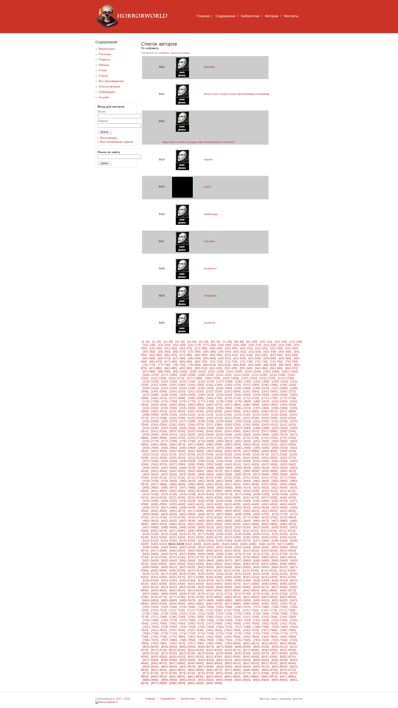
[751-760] (291, 361)
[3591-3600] (270, 471)
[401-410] (239, 351)
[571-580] (179, 358)
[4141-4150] (187, 494)
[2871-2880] (196, 444)
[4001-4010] (243, 487)
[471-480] (186, 355)
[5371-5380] (261, 540)
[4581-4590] (214, 510)
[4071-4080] (214, 491)
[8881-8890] (151, 679)
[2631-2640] (224, 434)
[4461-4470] (151, 507)
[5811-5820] (288, 557)
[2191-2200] (196, 418)
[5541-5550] (261, 547)
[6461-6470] (233, 583)
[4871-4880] (280, 520)
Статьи (103, 75)
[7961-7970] (177, 643)
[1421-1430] (187, 388)
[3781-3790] (151, 481)
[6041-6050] (243, 567)
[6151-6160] (287, 570)
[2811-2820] (243, 441)
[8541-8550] (151, 666)
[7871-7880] (169, 640)
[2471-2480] (243, 428)
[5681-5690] (206, 554)
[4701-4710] (280, 514)
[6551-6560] (243, 587)
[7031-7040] (187, 607)
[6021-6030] (206, 567)
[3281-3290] (169, 461)
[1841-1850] (177, 404)
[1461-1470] (261, 388)
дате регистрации (180, 53)
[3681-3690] (280, 474)
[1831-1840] (159, 404)
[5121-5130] (269, 530)
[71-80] (227, 341)
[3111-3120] (168, 454)
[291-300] (231, 348)
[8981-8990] (177, 683)
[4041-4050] (159, 491)
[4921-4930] (214, 524)
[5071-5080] (177, 530)
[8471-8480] (177, 663)
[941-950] (261, 368)
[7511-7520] (288, 623)
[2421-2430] (151, 428)
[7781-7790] (159, 636)
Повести (104, 59)
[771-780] (164, 365)
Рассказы (105, 54)
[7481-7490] (233, 623)
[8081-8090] (243, 646)
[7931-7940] (280, 640)
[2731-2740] (251, 437)
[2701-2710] (196, 437)
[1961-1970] (243, 408)
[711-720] (231, 361)
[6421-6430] (159, 583)
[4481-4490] (187, 507)
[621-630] (254, 358)
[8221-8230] (187, 653)
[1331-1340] (177, 384)
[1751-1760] (169, 401)
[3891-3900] (196, 484)
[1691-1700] (214, 398)
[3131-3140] (205, 454)
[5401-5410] (159, 544)
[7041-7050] (206, 607)
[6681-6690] (169, 593)
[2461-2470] (224, 428)
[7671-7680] (269, 630)
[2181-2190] (177, 418)
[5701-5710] (243, 554)
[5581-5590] (177, 550)
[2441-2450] (187, 428)
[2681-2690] (159, 437)
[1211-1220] (267, 378)
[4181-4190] (261, 494)
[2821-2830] (261, 441)
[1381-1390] (270, 384)
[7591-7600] (280, 626)
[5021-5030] (243, 527)
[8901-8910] (187, 679)
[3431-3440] (288, 464)
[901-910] (201, 368)
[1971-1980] (261, 408)
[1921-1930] (169, 408)
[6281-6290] (214, 577)
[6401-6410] (280, 580)
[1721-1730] (269, 398)
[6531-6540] (206, 587)
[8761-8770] (243, 673)
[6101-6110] (196, 570)
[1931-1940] (187, 408)
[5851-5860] (206, 560)
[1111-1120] (241, 374)
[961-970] (291, 368)
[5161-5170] (187, 534)
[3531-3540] (159, 471)
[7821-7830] (232, 636)
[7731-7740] (224, 633)
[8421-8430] (243, 660)
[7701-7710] (169, 633)
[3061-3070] (233, 451)
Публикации (107, 91)
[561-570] (164, 358)
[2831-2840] (280, 441)
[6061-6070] (280, 567)
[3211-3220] (196, 457)
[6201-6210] (224, 573)
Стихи (103, 70)
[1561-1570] (288, 391)
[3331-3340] (261, 461)
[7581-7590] (261, 626)
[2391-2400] (251, 424)
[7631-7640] (196, 630)
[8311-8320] (196, 656)
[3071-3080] (251, 451)
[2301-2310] (243, 421)
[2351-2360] (177, 424)
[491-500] (216, 355)
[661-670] (155, 361)
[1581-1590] (169, 394)
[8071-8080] (224, 646)
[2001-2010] (159, 411)
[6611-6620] (196, 590)
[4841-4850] (224, 520)
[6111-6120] (214, 570)
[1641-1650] (280, 394)
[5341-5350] (206, 540)
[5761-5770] (196, 557)
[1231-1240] (151, 381)
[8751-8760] (224, 673)
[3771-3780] (288, 477)
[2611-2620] (187, 434)
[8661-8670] (214, 670)
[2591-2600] (151, 434)
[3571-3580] (233, 471)
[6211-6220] (243, 573)
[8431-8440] (261, 660)
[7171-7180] (287, 610)
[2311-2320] (261, 421)
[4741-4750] (196, 517)
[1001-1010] (198, 371)
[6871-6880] (206, 600)
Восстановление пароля (116, 141)
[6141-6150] (269, 570)
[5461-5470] (267, 544)
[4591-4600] (233, 510)
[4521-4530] (261, 507)
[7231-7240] (243, 613)
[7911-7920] (243, 640)
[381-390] (209, 351)
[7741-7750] (243, 633)
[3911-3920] (232, 484)
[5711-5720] (261, 554)
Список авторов (109, 86)
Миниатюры (107, 48)
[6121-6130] (232, 570)
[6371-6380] (224, 580)
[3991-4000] (224, 487)
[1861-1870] (214, 404)
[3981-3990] (206, 487)
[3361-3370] (159, 464)
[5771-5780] (214, 557)
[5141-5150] (151, 534)
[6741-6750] (280, 593)
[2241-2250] (288, 418)
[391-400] (224, 351)
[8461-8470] (159, 663)
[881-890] (170, 368)
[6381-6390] (243, 580)
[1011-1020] (216, 371)
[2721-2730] (232, 437)
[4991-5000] (187, 527)
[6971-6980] (233, 603)
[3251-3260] (269, 457)
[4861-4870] (261, 520)
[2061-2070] (269, 411)
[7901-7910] (224, 640)
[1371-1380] (251, 384)
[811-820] (224, 365)
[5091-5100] (214, 530)
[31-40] (180, 341)
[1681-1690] (196, 398)
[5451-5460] (248, 544)
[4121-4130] (151, 494)
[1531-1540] (232, 391)
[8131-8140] (177, 650)
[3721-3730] (196, 477)
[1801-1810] (261, 401)
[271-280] (201, 348)
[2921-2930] (288, 444)
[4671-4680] (224, 514)
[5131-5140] (287, 530)
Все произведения (111, 81)
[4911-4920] (196, 524)
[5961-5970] (251, 563)
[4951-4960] (269, 524)
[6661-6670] (288, 590)
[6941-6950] (177, 603)
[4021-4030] (280, 487)
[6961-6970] (214, 603)
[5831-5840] (169, 560)
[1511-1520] (196, 391)
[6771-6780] (177, 597)
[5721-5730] (280, 554)
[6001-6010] (169, 567)
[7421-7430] (280, 620)
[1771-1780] (206, 401)
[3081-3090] (270, 451)
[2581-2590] (288, 431)
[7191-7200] (169, 613)
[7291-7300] (196, 616)
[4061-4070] (196, 491)
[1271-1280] (224, 381)
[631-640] (269, 358)
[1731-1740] (288, 398)
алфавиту (164, 53)
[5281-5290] (251, 537)
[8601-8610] (261, 666)
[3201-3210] (177, 457)
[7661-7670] (251, 630)
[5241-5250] (177, 537)
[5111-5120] (250, 530)
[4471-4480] (169, 507)
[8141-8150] (196, 650)
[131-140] (149, 345)
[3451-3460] (169, 467)
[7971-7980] (196, 643)
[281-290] (216, 348)
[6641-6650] (251, 590)
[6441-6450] (196, 583)
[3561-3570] (214, 471)
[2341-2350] (159, 424)
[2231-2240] (269, 418)
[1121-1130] (259, 374)
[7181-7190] (151, 613)
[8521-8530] (269, 663)
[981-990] (164, 371)
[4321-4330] (206, 500)
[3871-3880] (159, 484)
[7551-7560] (206, 626)
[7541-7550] (187, 626)
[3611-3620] (150, 474)
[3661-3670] (243, 474)
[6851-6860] (169, 600)
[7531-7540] (169, 626)
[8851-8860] (251, 676)
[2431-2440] (169, 428)
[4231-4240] (196, 497)
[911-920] (216, 368)
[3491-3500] (243, 467)
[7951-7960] (159, 643)
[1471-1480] (280, 388)
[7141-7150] (232, 610)
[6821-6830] (269, 597)
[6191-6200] (206, 573)
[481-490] (201, 355)
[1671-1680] (177, 398)
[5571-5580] (159, 550)
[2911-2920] (269, 444)
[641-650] (285, 358)
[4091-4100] (251, 491)
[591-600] (209, 358)
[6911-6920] (280, 600)
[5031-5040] (261, 527)
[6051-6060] (261, 567)
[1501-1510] (177, 391)
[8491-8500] (214, 663)
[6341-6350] (169, 580)
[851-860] (285, 365)
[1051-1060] (290, 371)
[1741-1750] (151, 401)
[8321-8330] (214, 656)
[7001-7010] (288, 603)
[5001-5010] (206, 527)
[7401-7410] (243, 620)
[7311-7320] (232, 616)
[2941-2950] (169, 447)
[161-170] (194, 345)
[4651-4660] (187, 514)
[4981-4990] (169, 527)
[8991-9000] (196, 683)
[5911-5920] (159, 563)
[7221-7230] (224, 613)
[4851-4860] (243, 520)
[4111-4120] (287, 491)
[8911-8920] (206, 679)
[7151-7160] (250, 610)
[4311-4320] (187, 500)
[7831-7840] (251, 636)
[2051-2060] (251, 411)
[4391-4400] (177, 504)
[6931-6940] (159, 603)
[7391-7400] (224, 620)
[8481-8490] (196, 663)
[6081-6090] (159, 570)
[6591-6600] (159, 590)
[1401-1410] (151, 388)
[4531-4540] (280, 507)
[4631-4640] (151, 514)
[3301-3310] (206, 461)
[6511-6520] (169, 587)
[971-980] (149, 371)
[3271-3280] (151, 461)
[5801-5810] (270, 557)
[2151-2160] (279, 414)
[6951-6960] (196, 603)
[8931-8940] (243, 679)
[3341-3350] (280, 461)
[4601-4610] (251, 510)
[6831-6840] (288, 597)
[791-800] (194, 365)
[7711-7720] (187, 633)
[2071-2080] (288, 411)
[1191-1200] (231, 378)
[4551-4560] (159, 510)
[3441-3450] (151, 467)
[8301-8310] (177, 656)
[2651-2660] (261, 434)
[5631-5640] (269, 550)
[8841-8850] (232, 676)
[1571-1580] (151, 394)
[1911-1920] (150, 408)
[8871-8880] (288, 676)
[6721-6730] (243, 593)
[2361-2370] (196, 424)
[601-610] (224, 358)
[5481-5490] (151, 547)
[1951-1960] (224, 408)
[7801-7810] (196, 636)
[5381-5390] (280, 540)
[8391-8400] (187, 660)
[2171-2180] (159, 418)
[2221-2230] (251, 418)
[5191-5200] (243, 534)
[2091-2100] (169, 414)
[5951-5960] (232, 563)
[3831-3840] (243, 481)
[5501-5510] (187, 547)
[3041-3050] (196, 451)
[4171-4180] (243, 494)
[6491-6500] (288, 583)
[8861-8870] (269, 676)
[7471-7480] (214, 623)
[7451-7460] (177, 623)
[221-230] (285, 345)
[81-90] (239, 341)
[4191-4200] (280, 494)
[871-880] (155, 368)
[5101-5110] (232, 530)
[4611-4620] (269, 510)
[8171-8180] (251, 650)
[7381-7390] (206, 620)
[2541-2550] (214, 431)
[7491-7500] (251, 623)
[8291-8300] (159, 656)
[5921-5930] (177, 563)
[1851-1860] (196, 404)
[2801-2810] (224, 441)
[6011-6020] (187, 567)
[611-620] (239, 358)
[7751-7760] (261, 633)
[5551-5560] (280, 547)
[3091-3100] (288, 451)
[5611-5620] (232, 550)
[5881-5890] (261, 560)
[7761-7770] (280, 633)
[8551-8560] (169, 666)
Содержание (225, 16)
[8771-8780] (261, 673)
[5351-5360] (224, 540)
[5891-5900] (280, 560)
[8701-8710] (288, 670)
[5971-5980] (269, 563)
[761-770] (149, 365)
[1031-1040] (253, 371)
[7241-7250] (261, 613)
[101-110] (266, 341)
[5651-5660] (151, 554)
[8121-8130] (159, 650)
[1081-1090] (187, 374)
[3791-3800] (169, 481)
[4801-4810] (151, 520)
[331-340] (291, 348)
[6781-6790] (196, 597)
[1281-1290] (243, 381)
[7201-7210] (187, 613)
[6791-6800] (214, 597)
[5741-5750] (159, 557)
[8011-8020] (269, 643)
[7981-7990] (214, 643)
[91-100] (251, 341)
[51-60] (203, 341)
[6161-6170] (151, 573)
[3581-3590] (251, 471)
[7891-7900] (206, 640)
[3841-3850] (261, 481)
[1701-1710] (233, 398)
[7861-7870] (151, 640)
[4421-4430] (232, 504)
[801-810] (209, 365)
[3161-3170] (261, 454)
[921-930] (231, 368)
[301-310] (246, 348)
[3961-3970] (169, 487)
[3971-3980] (187, 487)
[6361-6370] (206, 580)
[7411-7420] (261, 620)
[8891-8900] (169, 679)
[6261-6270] (177, 577)
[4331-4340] (224, 500)
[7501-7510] (270, 623)
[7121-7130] (195, 610)
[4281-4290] (288, 497)
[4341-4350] (243, 500)
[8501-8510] (233, 663)
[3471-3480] (206, 467)
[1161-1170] (176, 378)
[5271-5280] (233, 537)
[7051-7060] (224, 607)
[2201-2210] (214, 418)
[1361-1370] (233, 384)
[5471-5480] (285, 544)
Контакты (291, 16)
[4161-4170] (224, 494)
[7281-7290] (177, 616)
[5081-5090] (196, 530)
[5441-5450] (230, 544)
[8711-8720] (150, 673)
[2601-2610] (169, 434)
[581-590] (194, 358)
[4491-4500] (206, 507)
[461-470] (170, 355)
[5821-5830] (151, 560)
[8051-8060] (187, 646)
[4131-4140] (169, 494)
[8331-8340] (232, 656)
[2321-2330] (280, 421)
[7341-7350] (288, 616)
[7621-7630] (177, 630)
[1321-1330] (159, 384)
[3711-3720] (177, 477)
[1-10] (145, 341)
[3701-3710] (159, 477)
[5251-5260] (196, 537)
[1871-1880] (233, 404)
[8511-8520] (251, 663)
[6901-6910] (261, 600)
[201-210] (255, 345)
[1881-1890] (251, 404)
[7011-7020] (150, 607)
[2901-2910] (251, 444)
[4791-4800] (288, 517)
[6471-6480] (251, 583)
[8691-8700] (270, 670)
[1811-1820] (280, 401)
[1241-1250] (169, 381)
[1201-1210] (249, 378)
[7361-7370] (169, 620)
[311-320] (261, 348)
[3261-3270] (288, 457)
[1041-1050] (271, 371)
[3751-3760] (251, 477)
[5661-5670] (169, 554)
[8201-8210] (151, 653)
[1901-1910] (288, 404)
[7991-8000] (233, 643)
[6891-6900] (243, 600)
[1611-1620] (224, 394)
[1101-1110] (224, 374)
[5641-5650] (288, 550)
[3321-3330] (243, 461)
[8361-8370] (288, 656)
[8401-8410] (206, 660)
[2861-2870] (177, 444)
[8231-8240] (206, 653)
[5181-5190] (224, 534)
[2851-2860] (159, 444)
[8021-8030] (288, 643)
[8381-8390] (169, 660)
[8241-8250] (224, 653)
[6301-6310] (251, 577)
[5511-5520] (206, 547)
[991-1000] (180, 371)
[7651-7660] (232, 630)
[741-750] (276, 361)
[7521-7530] (151, 626)
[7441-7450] (159, 623)
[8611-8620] (280, 666)
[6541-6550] (224, 587)
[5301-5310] (288, 537)
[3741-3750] (232, 477)
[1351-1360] (214, 384)
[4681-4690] (243, 514)
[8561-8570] (187, 666)
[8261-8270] (261, 653)
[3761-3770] (269, 477)
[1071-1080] (169, 374)
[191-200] (239, 345)
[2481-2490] (261, 428)
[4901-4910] (177, 524)
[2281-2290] (206, 421)
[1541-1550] (251, 391)
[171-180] (209, 345)
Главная (203, 16)
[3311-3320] (224, 461)
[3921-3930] (251, 484)
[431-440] (285, 351)
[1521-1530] (214, 391)
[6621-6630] (214, 590)
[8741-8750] (206, 673)
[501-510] (231, 355)
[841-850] (269, 365)
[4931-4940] (232, 524)
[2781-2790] (187, 441)
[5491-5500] (169, 547)
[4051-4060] (177, 491)
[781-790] (179, 365)
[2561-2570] (251, 431)
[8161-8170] (233, 650)
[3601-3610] (288, 471)
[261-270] (186, 348)
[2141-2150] (261, 414)
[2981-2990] (243, 447)
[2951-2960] (187, 447)
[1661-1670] (159, 398)
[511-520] (246, 355)
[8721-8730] (169, 673)
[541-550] (291, 355)
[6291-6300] (233, 577)
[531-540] (276, 355)
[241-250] (155, 348)
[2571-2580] (269, 431)
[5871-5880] (243, 560)
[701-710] (216, 361)
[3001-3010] (280, 447)
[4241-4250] (214, 497)
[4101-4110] (269, 491)
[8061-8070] (206, 646)
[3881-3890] (177, 484)
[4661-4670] (206, 514)
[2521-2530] (177, 431)
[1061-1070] (151, 374)
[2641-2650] (243, 434)
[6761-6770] (159, 597)
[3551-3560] (196, 471)
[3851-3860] (280, 481)
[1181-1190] (212, 378)
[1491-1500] (159, 391)
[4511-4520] (243, 507)
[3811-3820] (206, 481)
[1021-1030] (234, 371)
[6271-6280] (196, 577)
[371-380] (194, 351)
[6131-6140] (250, 570)
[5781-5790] (233, 557)
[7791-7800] (177, 636)
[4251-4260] (232, 497)
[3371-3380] (177, 464)
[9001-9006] (214, 683)
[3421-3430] (269, 464)
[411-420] (255, 351)
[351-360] (164, 351)
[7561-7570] (224, 626)
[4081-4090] (233, 491)
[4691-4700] (261, 514)
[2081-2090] (151, 414)
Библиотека (250, 16)
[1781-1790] (224, 401)
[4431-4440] (251, 504)
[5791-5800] (251, 557)
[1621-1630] (243, 394)
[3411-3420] (251, 464)
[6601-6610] (177, 590)
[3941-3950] (288, 484)
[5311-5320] (150, 540)
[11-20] (156, 341)
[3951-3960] (151, 487)
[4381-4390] (159, 504)
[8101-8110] (280, 646)
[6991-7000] (270, 603)
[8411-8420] (224, 660)
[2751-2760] (288, 437)
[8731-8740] (187, 673)
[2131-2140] (242, 414)
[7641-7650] (214, 630)
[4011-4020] (261, 487)
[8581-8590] (224, 666)
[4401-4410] (196, 504)
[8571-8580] (206, 666)
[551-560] (149, 358)
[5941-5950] (214, 563)
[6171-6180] (169, 573)
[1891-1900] (270, 404)
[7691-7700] (151, 633)
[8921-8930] (224, 679)
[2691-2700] (177, 437)
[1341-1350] (196, 384)
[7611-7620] (159, 630)
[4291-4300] (151, 500)
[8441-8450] (280, 660)
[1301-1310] (280, 381)
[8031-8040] (151, 646)
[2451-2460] (206, 428)
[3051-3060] (214, 451)
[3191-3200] (159, 457)
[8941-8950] (261, 679)
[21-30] (168, 341)
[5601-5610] (214, 550)
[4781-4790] (270, 517)
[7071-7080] (261, 607)
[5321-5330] (169, 540)
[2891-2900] (233, 444)
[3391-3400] (214, 464)
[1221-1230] (286, 378)
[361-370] (179, 351)
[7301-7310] (214, 616)
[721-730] (246, 361)
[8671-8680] (233, 670)
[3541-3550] (177, 471)
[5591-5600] (196, 550)
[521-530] (261, 355)
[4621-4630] (288, 510)
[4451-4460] (288, 504)
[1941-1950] (206, 408)
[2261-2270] (169, 421)
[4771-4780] (251, 517)
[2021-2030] (196, 411)
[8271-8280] (280, 653)
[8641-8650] (177, 670)
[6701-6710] (206, 593)
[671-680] (170, 361)
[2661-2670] (280, 434)
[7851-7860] (288, 636)
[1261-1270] (206, 381)
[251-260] (170, 348)
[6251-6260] (159, 577)
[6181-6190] (187, 573)
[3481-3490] (224, 467)
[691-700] (201, 361)
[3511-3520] (280, 467)
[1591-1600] (187, 394)
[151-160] (179, 345)
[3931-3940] (269, 484)
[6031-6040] (224, 567)
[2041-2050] (232, 411)
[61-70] (215, 341)
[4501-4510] (224, 507)
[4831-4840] (206, 520)
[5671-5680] (187, 554)
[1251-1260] (187, 381)
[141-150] (164, 345)
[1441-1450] (224, 388)
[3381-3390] (196, 464)
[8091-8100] (261, 646)
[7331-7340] (269, 616)
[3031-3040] (177, 451)
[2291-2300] (224, 421)
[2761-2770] (151, 441)
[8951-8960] (280, 679)
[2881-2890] (214, 444)
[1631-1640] (261, 394)
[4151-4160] (206, 494)
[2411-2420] (288, 424)
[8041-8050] (169, 646)
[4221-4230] (177, 497)
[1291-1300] (261, 381)
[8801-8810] (159, 676)
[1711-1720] (251, 398)
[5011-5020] (224, 527)
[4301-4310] (169, 500)
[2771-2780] (169, 441)
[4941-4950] (251, 524)
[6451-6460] (214, 583)
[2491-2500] (280, 428)
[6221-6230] (261, 573)
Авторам (271, 16)
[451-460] (155, 355)
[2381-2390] (233, 424)
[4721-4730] (159, 517)
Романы (104, 65)
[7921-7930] (261, 640)
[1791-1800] (243, 401)
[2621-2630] (206, 434)
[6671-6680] (151, 593)
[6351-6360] (187, 580)
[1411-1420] (169, 388)
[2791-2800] (206, 441)
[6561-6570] (261, 587)
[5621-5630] (251, 550)
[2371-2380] (214, 424)
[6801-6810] (233, 597)
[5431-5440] (212, 544)
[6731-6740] (261, 593)
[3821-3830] (224, 481)
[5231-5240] (159, 537)
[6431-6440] (177, 583)
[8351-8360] (269, 656)
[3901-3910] (214, 484)
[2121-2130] (224, 414)
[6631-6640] (232, 590)
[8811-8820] (177, 676)
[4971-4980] (151, 527)
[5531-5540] (243, 547)
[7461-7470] (196, 623)
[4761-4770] (233, 517)
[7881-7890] (187, 640)
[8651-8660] (196, 670)
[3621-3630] (169, 474)
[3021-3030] (159, 451)
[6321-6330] (288, 577)
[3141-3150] (224, 454)
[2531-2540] (196, 431)
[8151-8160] (214, 650)
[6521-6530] (187, 587)
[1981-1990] (280, 408)
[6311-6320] (269, 577)
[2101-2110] (187, 414)
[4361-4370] (280, 500)
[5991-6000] (151, 567)
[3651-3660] (224, 474)
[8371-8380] (151, 660)
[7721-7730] (206, 633)
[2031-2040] (214, 411)
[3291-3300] (187, 461)
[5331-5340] (187, 540)
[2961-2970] (206, 447)
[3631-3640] (187, 474)
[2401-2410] (270, 424)
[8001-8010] (251, 643)
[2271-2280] (187, 421)
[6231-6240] (280, 573)
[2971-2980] (224, 447)
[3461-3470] (187, 467)
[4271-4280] (269, 497)
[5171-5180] (206, 534)
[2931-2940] (151, 447)
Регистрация (108, 137)
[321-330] (276, 348)
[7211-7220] (206, 613)
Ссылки (104, 97)
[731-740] (261, 361)
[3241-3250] (251, 457)
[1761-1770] (187, 401)
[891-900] (186, 368)
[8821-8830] (196, 676)
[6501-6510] (151, 587)
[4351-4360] (261, 500)
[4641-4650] (169, 514)
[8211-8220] (169, 653)
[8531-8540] (288, 663)
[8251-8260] (243, 653)
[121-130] (295, 341)
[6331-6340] (151, 580)
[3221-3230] (214, 457)
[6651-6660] (269, 590)
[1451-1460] (243, 388)
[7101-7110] (159, 610)
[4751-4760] (214, 517)
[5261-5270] (214, 537)
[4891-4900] (159, 524)
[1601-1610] (206, 394)
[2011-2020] (177, 411)
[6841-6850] (151, 600)
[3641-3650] (206, 474)
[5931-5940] (196, 563)
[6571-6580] (280, 587)
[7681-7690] (288, 630)
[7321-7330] (251, 616)
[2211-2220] (232, 418)
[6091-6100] (177, 570)
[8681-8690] (251, 670)
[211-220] (270, 345)
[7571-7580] (243, 626)
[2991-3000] (261, 447)
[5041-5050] (280, 527)
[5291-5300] (270, 537)
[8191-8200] (288, 650)
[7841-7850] (269, 636)
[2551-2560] (232, 431)
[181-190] (224, 345)
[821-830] (239, 365)
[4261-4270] (251, 497)
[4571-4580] (196, 510)
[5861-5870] (224, 560)
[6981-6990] (251, 603)
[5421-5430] (193, 544)
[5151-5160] (169, 534)
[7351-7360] (151, 620)
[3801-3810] (187, 481)
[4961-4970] (288, 524)
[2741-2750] (269, 437)
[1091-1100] (206, 374)
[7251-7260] (280, 613)
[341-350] (149, 351)
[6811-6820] (251, 597)
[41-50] (192, 341)
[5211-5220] (280, 534)
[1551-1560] (269, 391)
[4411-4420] (214, 504)
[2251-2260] (151, 421)
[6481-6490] (270, 583)
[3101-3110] (150, 454)
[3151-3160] (242, 454)
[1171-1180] (194, 378)
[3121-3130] (187, 454)
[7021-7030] (169, 607)
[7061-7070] (243, 607)
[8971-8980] (159, 683)
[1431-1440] (206, 388)
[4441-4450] (269, 504)
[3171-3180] (279, 454)
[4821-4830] (187, 520)
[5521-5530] (224, 547)
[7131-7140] (214, 610)
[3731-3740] (214, 477)
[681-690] (186, 361)
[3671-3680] (261, 474)
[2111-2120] (205, 414)
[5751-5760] (177, 557)
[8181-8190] (270, 650)
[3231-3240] (232, 457)
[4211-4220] (159, 497)
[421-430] (269, 351)
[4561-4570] (177, 510)
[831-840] (254, 365)
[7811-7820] (214, 636)
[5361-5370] (243, 540)
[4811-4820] (169, 520)
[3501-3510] (261, 467)
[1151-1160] (158, 378)
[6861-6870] (187, 600)
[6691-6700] (187, 593)
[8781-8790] (280, 673)
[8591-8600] (243, 666)
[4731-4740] (177, 517)
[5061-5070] (159, 530)
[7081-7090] (280, 607)
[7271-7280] (159, 616)
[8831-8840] (214, 676)
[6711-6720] (224, 593)
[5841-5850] (187, 560)
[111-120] (281, 341)
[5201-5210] (261, 534)
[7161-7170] (269, 610)
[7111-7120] (177, 610)
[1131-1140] (277, 374)
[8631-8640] (159, 670)
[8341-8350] (251, 656)
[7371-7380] (187, 620)
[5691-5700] (224, 554)
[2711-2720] (214, 437)
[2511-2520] (159, 431)
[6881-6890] (224, 600)
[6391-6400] (261, 580)
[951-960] (276, 368)
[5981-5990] (288, 563)
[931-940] (246, 368)
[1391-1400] (288, 384)
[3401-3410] (233, 464)
